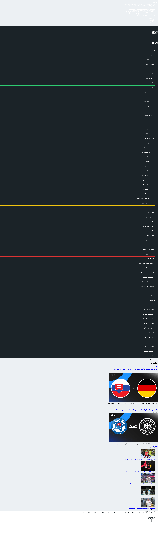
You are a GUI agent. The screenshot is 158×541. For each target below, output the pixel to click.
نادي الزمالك (145, 189)
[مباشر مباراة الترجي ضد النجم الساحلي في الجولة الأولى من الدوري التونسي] (148, 470)
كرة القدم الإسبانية (149, 115)
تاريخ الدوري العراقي (148, 351)
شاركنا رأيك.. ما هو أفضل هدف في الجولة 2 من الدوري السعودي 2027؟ (140, 11)
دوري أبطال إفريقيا (149, 254)
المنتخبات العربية (151, 258)
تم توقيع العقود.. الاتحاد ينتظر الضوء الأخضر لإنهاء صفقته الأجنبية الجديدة (140, 12)
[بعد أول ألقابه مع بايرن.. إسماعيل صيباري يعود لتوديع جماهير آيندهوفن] (148, 482)
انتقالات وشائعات (149, 64)
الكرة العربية (150, 143)
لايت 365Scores (149, 82)
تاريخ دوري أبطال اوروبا (148, 314)
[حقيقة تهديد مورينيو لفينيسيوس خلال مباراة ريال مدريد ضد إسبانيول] (148, 506)
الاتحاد (146, 156)
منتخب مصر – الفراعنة (148, 267)
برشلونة (148, 124)
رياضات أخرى (152, 295)
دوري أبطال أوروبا (149, 244)
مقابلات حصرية (149, 69)
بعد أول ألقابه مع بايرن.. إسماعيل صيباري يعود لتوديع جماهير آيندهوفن (141, 6)
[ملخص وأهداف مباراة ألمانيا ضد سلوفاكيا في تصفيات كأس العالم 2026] (133, 401)
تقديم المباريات (149, 59)
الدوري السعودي (149, 221)
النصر (146, 161)
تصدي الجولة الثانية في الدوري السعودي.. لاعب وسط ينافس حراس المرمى (139, 4)
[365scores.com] (155, 33)
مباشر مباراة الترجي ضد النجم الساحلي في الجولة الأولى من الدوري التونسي (139, 5)
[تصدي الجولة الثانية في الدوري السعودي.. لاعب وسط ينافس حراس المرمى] (148, 458)
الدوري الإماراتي (149, 240)
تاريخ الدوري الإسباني (148, 332)
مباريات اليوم (152, 300)
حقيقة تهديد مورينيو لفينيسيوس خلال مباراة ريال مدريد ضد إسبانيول (141, 9)
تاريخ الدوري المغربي (148, 355)
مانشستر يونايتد (147, 101)
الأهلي (146, 170)
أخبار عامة (150, 55)
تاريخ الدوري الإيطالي (148, 337)
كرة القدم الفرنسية (149, 138)
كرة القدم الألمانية (149, 133)
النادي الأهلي (145, 184)
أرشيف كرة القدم (151, 304)
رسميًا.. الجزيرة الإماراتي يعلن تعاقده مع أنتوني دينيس (144, 14)
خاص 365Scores (149, 78)
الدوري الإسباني (149, 217)
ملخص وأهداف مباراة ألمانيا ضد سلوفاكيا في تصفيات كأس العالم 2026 (136, 369)
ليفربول (148, 106)
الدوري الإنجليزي (149, 212)
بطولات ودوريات (151, 207)
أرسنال (148, 110)
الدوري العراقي (149, 235)
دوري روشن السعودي (145, 147)
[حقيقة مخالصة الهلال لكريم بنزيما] (148, 494)
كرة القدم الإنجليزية (149, 92)
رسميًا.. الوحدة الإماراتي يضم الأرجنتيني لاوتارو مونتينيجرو (143, 10)
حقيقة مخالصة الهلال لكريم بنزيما (148, 7)
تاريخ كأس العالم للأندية (148, 309)
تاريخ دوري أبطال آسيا (148, 323)
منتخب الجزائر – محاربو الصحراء (146, 286)
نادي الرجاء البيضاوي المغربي (142, 198)
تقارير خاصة (150, 73)
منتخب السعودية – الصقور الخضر (146, 263)
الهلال (146, 166)
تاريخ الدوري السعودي (148, 346)
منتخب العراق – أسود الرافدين (146, 281)
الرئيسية (156, 359)
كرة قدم (153, 87)
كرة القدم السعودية (146, 152)
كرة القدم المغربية (146, 193)
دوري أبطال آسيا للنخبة (148, 249)
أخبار (154, 50)
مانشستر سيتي (147, 96)
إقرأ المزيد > (155, 405)
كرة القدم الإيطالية (149, 129)
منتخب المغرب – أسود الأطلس (146, 272)
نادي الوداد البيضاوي (144, 203)
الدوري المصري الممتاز (148, 226)
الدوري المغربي (149, 230)
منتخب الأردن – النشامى (148, 290)
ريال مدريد (148, 119)
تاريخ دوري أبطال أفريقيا (148, 318)
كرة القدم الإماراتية (146, 175)
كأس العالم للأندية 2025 (150, 521)
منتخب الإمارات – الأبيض (148, 277)
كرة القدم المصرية (146, 180)
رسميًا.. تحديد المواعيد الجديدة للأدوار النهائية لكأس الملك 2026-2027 (141, 13)
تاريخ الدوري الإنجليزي (148, 327)
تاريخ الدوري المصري (148, 341)
